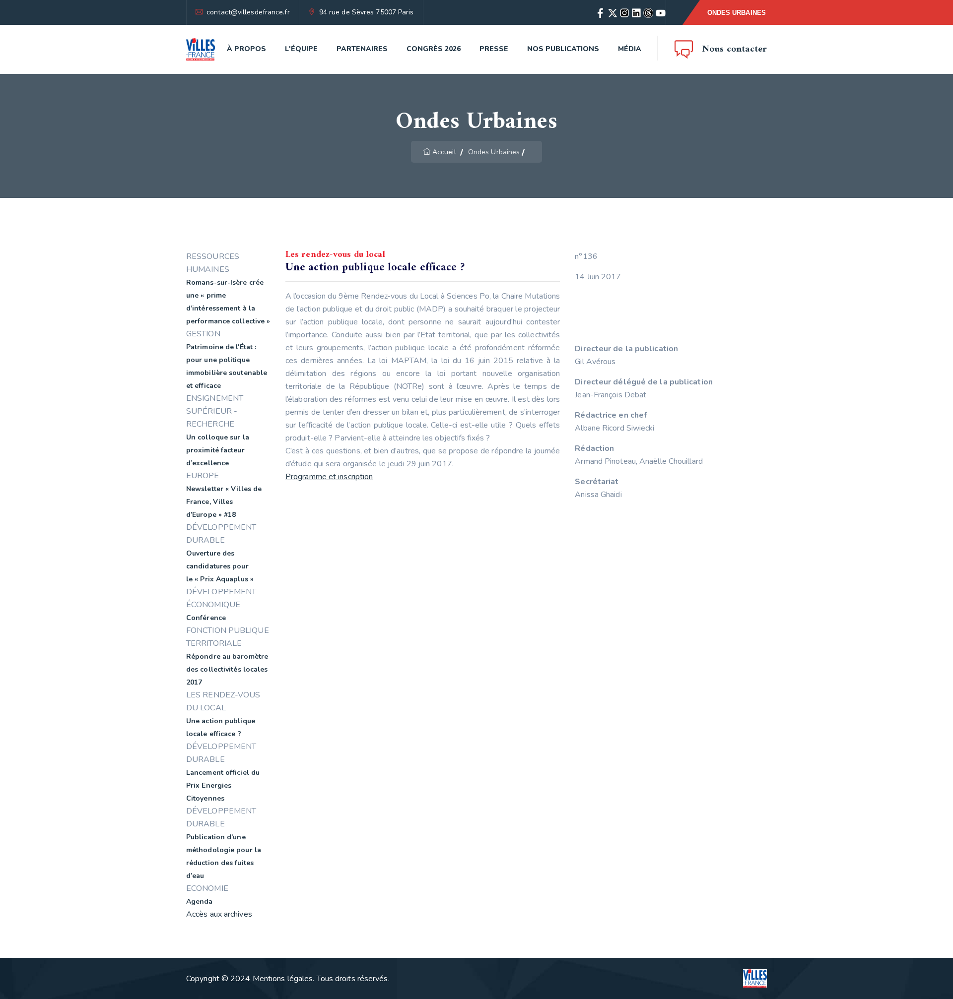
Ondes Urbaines (736, 12)
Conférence (206, 618)
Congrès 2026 (434, 49)
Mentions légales (283, 978)
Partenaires (362, 49)
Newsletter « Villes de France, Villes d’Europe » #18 (224, 501)
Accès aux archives (219, 914)
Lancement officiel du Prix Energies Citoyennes (223, 785)
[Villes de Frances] (200, 49)
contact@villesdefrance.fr (248, 12)
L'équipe (301, 49)
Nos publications (563, 49)
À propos (246, 49)
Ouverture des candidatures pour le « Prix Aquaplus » (220, 566)
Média (629, 49)
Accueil (444, 152)
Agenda (199, 901)
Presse (493, 49)
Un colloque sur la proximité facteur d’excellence (217, 450)
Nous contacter (734, 49)
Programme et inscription (329, 476)
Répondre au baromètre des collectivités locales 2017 (227, 669)
